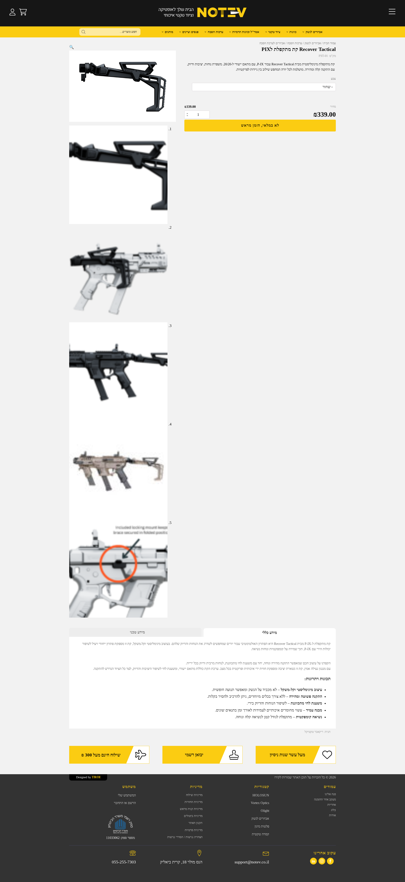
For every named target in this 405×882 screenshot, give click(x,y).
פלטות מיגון (262, 826)
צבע (333, 78)
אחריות (331, 804)
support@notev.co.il (252, 862)
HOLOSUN (260, 795)
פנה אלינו (330, 794)
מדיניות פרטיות (193, 830)
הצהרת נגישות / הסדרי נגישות (184, 837)
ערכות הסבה (294, 43)
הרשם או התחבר (125, 803)
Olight (265, 810)
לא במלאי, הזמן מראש (260, 125)
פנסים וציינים (190, 32)
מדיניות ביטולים (193, 816)
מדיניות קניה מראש (191, 809)
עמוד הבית (329, 43)
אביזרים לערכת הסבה (272, 43)
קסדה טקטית (260, 834)
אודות (332, 815)
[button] (71, 47)
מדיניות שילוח (194, 795)
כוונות (292, 32)
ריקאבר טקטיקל (314, 731)
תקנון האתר (195, 823)
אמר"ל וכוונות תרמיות (245, 32)
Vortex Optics (260, 803)
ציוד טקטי (274, 32)
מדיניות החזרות (193, 802)
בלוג (333, 810)
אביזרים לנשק (314, 32)
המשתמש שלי (127, 795)
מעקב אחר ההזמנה (325, 799)
